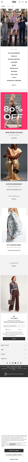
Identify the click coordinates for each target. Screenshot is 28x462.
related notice (13, 335)
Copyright (12, 366)
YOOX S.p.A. (21, 366)
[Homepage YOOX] (14, 2)
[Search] (19, 2)
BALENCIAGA (14, 68)
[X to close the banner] (26, 435)
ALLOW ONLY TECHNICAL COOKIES (14, 454)
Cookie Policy (12, 444)
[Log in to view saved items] (22, 2)
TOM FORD (14, 74)
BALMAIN (14, 71)
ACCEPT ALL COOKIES (14, 450)
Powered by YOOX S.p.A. (4, 366)
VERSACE (14, 56)
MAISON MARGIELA (14, 59)
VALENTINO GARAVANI (14, 80)
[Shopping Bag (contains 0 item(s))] (26, 2)
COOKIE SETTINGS (14, 459)
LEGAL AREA (19, 368)
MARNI (14, 65)
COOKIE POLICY (4, 368)
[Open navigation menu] (2, 2)
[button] (14, 345)
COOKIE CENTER (12, 368)
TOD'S (14, 77)
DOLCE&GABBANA (14, 53)
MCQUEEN (14, 62)
